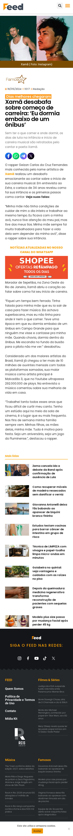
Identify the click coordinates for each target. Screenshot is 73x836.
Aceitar (37, 831)
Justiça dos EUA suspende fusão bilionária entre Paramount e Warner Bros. (51, 689)
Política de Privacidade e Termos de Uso (20, 700)
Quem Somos (14, 688)
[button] (67, 5)
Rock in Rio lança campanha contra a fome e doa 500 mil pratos (20, 809)
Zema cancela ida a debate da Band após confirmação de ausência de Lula (47, 471)
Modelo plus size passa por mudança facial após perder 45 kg (50, 620)
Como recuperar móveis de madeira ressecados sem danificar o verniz (49, 490)
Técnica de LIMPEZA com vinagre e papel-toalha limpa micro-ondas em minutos (49, 552)
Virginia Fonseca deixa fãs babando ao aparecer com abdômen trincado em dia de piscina (52, 797)
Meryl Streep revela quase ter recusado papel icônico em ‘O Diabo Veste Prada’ (52, 729)
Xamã (9, 174)
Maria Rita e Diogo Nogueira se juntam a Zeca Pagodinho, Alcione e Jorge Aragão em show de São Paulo (20, 780)
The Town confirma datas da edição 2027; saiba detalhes (19, 767)
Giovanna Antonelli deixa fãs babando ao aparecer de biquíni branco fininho (49, 510)
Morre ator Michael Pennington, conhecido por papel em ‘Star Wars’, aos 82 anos (52, 714)
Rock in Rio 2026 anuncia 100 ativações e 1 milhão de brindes (20, 795)
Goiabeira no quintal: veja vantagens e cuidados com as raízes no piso (49, 573)
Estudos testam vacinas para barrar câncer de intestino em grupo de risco (49, 531)
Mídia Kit (11, 718)
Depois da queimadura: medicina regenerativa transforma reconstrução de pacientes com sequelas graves (49, 597)
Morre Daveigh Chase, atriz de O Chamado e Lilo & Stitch (52, 701)
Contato (10, 711)
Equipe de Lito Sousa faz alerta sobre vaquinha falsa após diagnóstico (52, 812)
